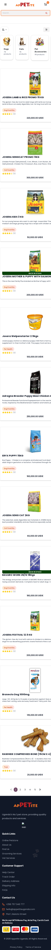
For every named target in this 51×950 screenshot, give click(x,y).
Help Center (8, 872)
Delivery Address (10, 881)
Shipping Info (8, 885)
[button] (4, 29)
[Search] (46, 13)
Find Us (5, 849)
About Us (6, 844)
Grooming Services (12, 853)
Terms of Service (33, 947)
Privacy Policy (16, 947)
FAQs (4, 890)
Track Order (8, 876)
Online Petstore (10, 840)
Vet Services (8, 858)
